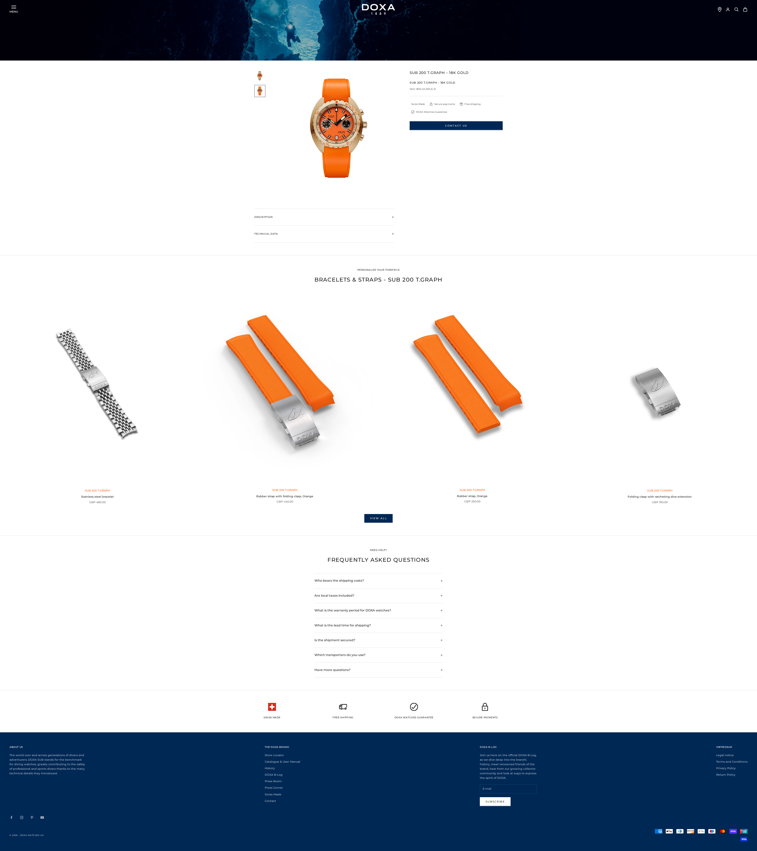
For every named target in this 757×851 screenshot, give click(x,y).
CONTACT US (456, 125)
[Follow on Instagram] (22, 817)
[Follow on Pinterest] (32, 817)
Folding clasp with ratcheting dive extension (660, 496)
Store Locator (274, 755)
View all (378, 518)
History (270, 768)
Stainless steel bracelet (97, 496)
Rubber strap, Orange (472, 496)
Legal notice (725, 755)
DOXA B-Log (273, 774)
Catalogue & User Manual (282, 761)
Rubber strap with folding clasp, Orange (284, 496)
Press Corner (274, 787)
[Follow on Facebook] (11, 817)
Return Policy (725, 774)
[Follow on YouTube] (42, 817)
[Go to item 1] (259, 76)
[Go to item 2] (259, 91)
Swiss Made (273, 794)
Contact (270, 801)
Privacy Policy (726, 768)
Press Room (273, 781)
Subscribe (495, 801)
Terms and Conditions (732, 761)
